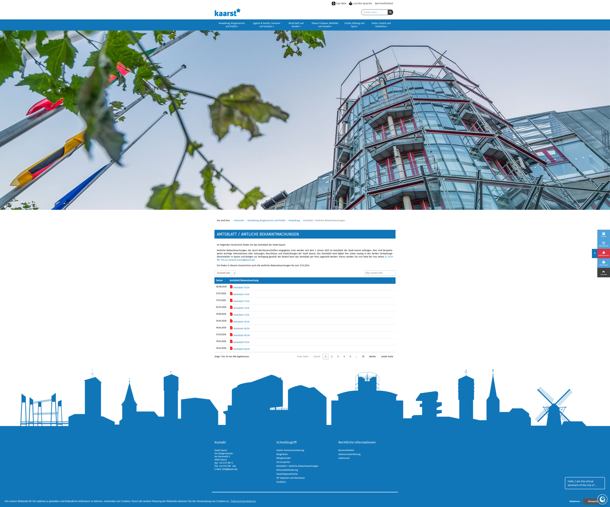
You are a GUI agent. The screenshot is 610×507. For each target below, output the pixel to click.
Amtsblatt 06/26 (241, 349)
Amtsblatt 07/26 (241, 342)
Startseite (239, 220)
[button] (390, 12)
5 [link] (350, 356)
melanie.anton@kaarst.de (241, 260)
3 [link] (338, 356)
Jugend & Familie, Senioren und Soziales (266, 25)
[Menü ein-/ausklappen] (594, 253)
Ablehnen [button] (574, 501)
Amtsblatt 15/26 (241, 287)
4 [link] (344, 356)
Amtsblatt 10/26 (241, 321)
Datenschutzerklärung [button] (243, 501)
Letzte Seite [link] (387, 356)
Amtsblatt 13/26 (241, 301)
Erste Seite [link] (302, 356)
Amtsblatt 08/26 (241, 335)
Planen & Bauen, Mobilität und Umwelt (325, 25)
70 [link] (363, 356)
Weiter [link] (372, 356)
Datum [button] (219, 280)
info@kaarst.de (229, 469)
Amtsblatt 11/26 (241, 315)
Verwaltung (294, 220)
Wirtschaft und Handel (296, 25)
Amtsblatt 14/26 (241, 294)
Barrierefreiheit (384, 3)
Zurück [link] (316, 356)
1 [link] (325, 356)
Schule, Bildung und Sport (354, 25)
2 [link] (331, 356)
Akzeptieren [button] (594, 501)
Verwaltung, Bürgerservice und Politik (232, 25)
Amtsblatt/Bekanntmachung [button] (244, 280)
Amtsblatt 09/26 (241, 328)
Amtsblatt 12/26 (241, 308)
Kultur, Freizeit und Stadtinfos (381, 25)
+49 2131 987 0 (226, 463)
